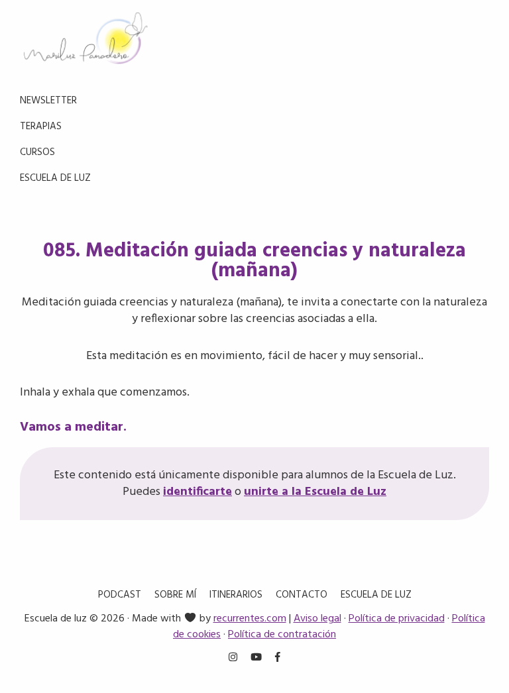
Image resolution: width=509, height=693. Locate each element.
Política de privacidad (397, 618)
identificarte (197, 492)
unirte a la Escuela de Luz (315, 492)
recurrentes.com (249, 618)
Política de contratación (282, 634)
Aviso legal (317, 618)
